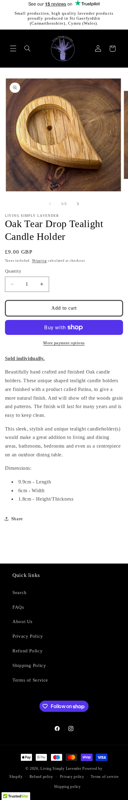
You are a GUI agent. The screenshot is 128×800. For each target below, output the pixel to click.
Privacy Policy (27, 636)
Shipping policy (67, 786)
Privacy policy (72, 777)
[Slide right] (78, 204)
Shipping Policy (29, 665)
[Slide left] (50, 204)
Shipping (39, 260)
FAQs (18, 607)
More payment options (64, 343)
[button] (13, 48)
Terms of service (105, 777)
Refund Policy (27, 650)
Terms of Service (30, 680)
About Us (22, 621)
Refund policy (41, 777)
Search (19, 592)
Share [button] (17, 518)
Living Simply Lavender (60, 768)
